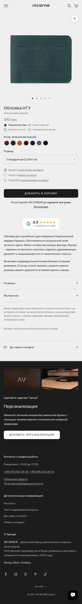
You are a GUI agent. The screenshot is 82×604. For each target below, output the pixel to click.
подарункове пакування (31, 170)
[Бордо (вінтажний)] (7, 143)
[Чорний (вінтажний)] (45, 143)
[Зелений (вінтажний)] (13, 143)
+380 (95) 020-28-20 (16, 471)
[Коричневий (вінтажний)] (26, 143)
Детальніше (41, 206)
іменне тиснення (27, 175)
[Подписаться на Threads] (25, 574)
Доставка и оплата (15, 515)
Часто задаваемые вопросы (21, 509)
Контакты (9, 503)
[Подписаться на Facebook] (6, 574)
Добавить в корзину (41, 193)
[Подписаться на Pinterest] (35, 574)
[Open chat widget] (73, 595)
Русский (39, 586)
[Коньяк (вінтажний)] (20, 143)
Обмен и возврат (14, 522)
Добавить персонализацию (31, 434)
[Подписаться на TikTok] (45, 574)
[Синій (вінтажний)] (32, 143)
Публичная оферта (15, 479)
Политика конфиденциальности (23, 483)
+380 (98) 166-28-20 (42, 471)
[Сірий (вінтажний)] (39, 143)
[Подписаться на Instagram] (16, 574)
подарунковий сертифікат (35, 180)
